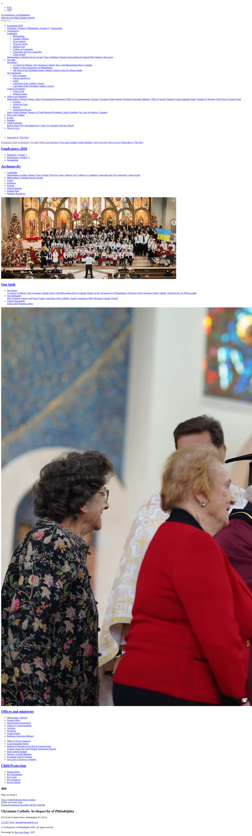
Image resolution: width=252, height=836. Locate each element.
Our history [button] (12, 62)
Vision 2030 (18, 91)
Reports (16, 107)
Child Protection (13, 766)
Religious (54, 57)
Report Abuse (13, 125)
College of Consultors (23, 49)
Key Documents (27, 125)
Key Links (41, 125)
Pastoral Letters (20, 94)
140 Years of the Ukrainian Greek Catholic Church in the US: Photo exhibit (47, 70)
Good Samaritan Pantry (186, 99)
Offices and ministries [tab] (49, 142)
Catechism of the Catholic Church (28, 83)
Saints (15, 81)
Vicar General (19, 41)
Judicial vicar (19, 46)
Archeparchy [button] (13, 31)
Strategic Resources (104, 57)
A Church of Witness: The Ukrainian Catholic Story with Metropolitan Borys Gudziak (52, 65)
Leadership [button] (12, 33)
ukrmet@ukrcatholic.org (26, 822)
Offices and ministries (17, 711)
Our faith (8, 284)
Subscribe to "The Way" (18, 137)
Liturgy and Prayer (21, 78)
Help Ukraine (20, 17)
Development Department (53, 99)
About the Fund (20, 104)
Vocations (104, 99)
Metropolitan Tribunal (17, 99)
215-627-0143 (7, 822)
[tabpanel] (126, 154)
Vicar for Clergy (20, 44)
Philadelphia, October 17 (38, 28)
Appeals (16, 102)
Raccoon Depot (22, 832)
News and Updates (15, 115)
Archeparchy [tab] (23, 142)
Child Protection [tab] (100, 142)
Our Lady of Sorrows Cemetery (93, 112)
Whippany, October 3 (17, 28)
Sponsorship (56, 28)
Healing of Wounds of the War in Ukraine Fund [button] (219, 99)
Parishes (11, 120)
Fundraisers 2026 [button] (15, 25)
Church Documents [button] (16, 88)
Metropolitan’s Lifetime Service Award (25, 57)
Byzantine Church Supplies (65, 112)
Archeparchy (11, 166)
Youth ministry (116, 99)
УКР (9, 10)
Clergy (46, 57)
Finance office (34, 99)
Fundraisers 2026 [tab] (9, 142)
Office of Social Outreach (162, 99)
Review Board (67, 125)
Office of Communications (78, 99)
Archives (95, 99)
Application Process (22, 109)
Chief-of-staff (19, 54)
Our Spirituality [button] (14, 73)
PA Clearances (53, 125)
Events (10, 117)
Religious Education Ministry (136, 99)
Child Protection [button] (14, 123)
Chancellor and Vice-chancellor (27, 52)
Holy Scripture (19, 75)
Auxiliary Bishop (21, 39)
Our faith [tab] (34, 142)
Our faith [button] (11, 60)
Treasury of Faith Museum (40, 112)
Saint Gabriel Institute (17, 112)
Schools (63, 57)
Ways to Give (7, 17)
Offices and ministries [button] (17, 96)
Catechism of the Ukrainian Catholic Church (33, 86)
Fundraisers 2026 (14, 149)
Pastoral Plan (88, 57)
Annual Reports (74, 57)
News (4, 799)
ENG (9, 7)
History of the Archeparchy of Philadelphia (32, 67)
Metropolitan (19, 36)
